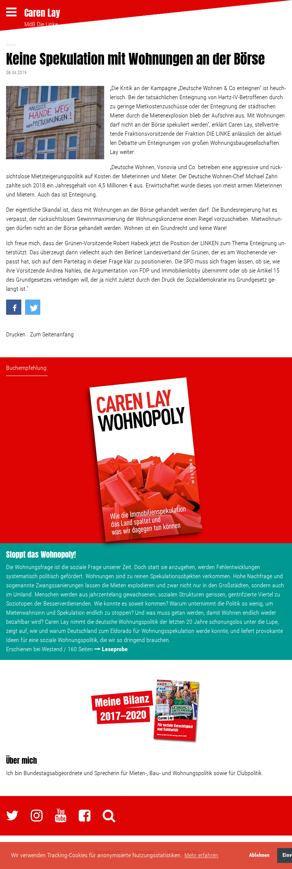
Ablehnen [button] (259, 855)
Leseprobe (115, 649)
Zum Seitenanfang (52, 334)
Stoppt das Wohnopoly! (41, 554)
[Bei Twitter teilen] (32, 307)
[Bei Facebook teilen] (13, 307)
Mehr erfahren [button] (201, 855)
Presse (11, 45)
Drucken (15, 334)
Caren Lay (42, 13)
